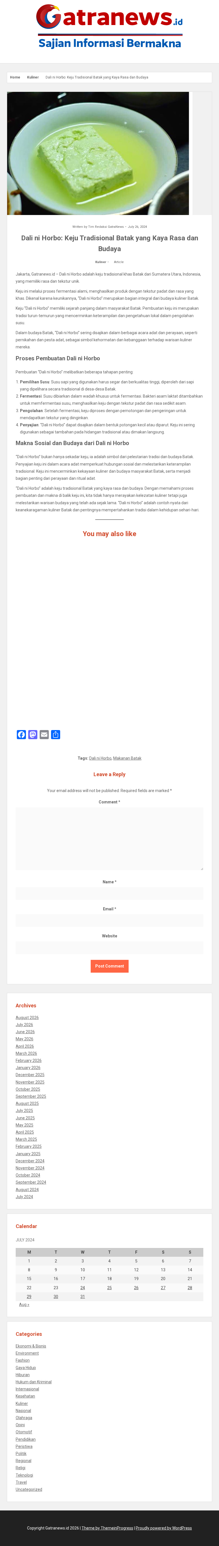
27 (163, 1287)
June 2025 (25, 1118)
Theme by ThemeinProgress (107, 1528)
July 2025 (24, 1110)
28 (190, 1287)
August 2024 (27, 1189)
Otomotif (24, 1432)
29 (29, 1296)
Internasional (27, 1389)
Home (15, 77)
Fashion (23, 1360)
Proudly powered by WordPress (164, 1528)
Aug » (24, 1304)
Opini (20, 1425)
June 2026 (25, 1032)
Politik (21, 1453)
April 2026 (25, 1046)
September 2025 (31, 1096)
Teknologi (24, 1475)
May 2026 (24, 1039)
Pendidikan (26, 1439)
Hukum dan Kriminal (34, 1382)
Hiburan (23, 1375)
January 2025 (28, 1154)
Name (110, 882)
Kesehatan (25, 1396)
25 (109, 1287)
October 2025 (28, 1089)
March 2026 (26, 1053)
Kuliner (33, 77)
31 (82, 1296)
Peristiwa (24, 1446)
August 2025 (27, 1103)
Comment (109, 802)
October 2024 (28, 1175)
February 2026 (29, 1060)
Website (109, 936)
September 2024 (31, 1182)
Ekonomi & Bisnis (31, 1346)
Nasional (23, 1410)
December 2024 (30, 1161)
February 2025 (29, 1146)
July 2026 (24, 1024)
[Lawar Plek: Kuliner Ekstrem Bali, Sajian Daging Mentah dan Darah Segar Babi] (109, 635)
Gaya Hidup (26, 1367)
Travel (21, 1482)
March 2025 (26, 1139)
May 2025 (24, 1125)
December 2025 (30, 1074)
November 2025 (30, 1082)
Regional (23, 1460)
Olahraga (24, 1417)
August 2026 (27, 1017)
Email (109, 909)
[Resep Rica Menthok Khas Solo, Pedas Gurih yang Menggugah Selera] (109, 694)
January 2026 (28, 1067)
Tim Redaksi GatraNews (106, 227)
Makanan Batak (127, 758)
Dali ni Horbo (100, 758)
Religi (20, 1468)
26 (136, 1287)
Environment (27, 1353)
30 (56, 1296)
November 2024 (30, 1168)
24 (82, 1287)
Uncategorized (29, 1489)
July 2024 (24, 1196)
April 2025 (25, 1132)
